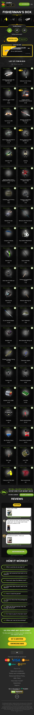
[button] (8, 76)
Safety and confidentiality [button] (17, 673)
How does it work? (17, 681)
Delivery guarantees (26, 494)
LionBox (9, 2)
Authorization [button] (25, 4)
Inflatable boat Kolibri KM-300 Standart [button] (18, 48)
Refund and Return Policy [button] (17, 676)
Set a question (17, 639)
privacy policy (27, 709)
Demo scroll (23, 39)
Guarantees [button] (17, 683)
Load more (17, 505)
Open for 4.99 (12, 39)
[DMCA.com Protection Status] (17, 692)
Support (17, 685)
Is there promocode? (17, 34)
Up (17, 652)
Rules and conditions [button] (17, 671)
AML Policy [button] (17, 678)
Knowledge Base (17, 644)
